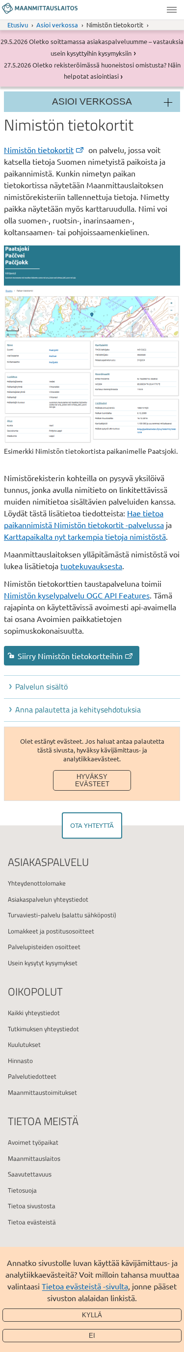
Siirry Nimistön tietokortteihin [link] (70, 656)
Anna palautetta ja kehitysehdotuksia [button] (78, 709)
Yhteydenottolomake (37, 883)
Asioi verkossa (57, 25)
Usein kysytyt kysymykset (43, 963)
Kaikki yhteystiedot (34, 1013)
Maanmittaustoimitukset (42, 1092)
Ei (92, 1335)
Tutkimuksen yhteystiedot (43, 1029)
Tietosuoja (22, 1190)
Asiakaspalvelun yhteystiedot (48, 899)
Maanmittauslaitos (34, 1158)
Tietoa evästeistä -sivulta (85, 1286)
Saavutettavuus (30, 1174)
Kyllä (92, 1315)
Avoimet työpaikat (33, 1142)
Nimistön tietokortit (39, 150)
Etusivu (17, 25)
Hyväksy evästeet (92, 780)
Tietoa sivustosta (31, 1206)
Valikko (172, 10)
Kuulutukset (24, 1044)
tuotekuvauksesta (91, 566)
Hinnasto (20, 1060)
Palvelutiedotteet (32, 1076)
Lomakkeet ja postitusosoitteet (51, 931)
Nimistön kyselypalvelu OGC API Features (77, 595)
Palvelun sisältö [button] (41, 686)
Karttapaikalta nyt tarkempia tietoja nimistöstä (85, 536)
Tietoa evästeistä (32, 1222)
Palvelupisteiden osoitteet (44, 947)
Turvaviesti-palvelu (34, 915)
